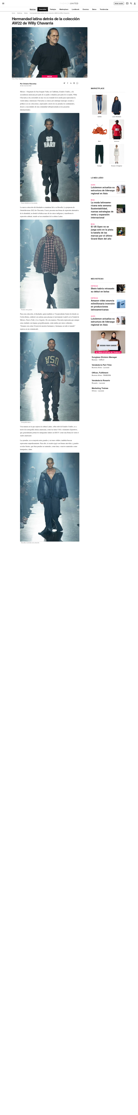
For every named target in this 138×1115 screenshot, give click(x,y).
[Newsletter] (127, 3)
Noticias (19, 13)
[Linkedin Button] (70, 83)
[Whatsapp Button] (77, 83)
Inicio (13, 13)
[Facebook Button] (67, 83)
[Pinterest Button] (74, 83)
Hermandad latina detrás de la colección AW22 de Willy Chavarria (49, 13)
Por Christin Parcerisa (28, 84)
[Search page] (131, 3)
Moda (26, 13)
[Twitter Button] (64, 83)
